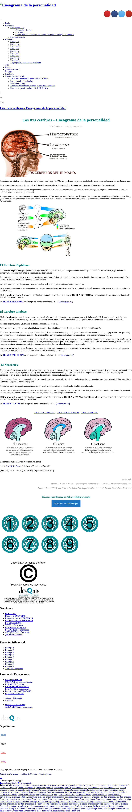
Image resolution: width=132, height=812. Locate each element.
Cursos (8, 67)
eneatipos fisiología (111, 804)
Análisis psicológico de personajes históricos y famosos (32, 86)
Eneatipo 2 (14, 44)
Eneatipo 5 (14, 51)
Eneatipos (9, 39)
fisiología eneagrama (83, 806)
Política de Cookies (29, 774)
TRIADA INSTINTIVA (44, 412)
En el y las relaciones (17, 689)
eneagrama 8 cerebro (26, 794)
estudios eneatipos (66, 806)
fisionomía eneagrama (9, 808)
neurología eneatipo (89, 808)
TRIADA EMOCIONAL (14, 355)
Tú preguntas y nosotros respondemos (25, 62)
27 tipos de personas (18, 682)
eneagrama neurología (74, 797)
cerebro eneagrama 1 (48, 785)
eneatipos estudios (95, 804)
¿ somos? (13, 634)
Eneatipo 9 (14, 60)
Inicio (7, 23)
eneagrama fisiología (36, 797)
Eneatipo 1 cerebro (99, 797)
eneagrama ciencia (99, 794)
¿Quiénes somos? (12, 69)
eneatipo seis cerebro (15, 804)
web (10, 613)
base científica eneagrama (12, 785)
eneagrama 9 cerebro (44, 794)
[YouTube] (129, 13)
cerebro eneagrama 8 (44, 787)
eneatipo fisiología (52, 801)
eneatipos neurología (18, 806)
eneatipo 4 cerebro (16, 799)
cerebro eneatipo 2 (95, 787)
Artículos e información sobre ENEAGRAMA (29, 79)
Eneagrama (9, 25)
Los (13, 623)
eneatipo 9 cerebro (96, 799)
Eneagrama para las (19, 618)
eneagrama (14, 792)
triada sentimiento (73, 811)
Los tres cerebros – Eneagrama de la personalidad (33, 108)
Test (7, 65)
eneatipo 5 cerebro (32, 799)
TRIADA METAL (89, 412)
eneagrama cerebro (83, 794)
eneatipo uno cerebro (69, 804)
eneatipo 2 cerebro (115, 797)
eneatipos (83, 804)
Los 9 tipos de (13, 680)
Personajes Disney (17, 83)
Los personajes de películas (21, 81)
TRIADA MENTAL (12, 404)
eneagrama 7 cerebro (8, 794)
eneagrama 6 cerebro (117, 792)
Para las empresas (17, 37)
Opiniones (9, 74)
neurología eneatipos (106, 808)
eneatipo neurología (86, 801)
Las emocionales (17, 686)
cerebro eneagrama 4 (102, 785)
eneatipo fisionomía (69, 801)
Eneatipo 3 (14, 46)
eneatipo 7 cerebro (64, 799)
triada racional (59, 811)
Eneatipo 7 (14, 55)
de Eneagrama (14, 625)
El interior (14, 684)
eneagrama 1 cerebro (28, 792)
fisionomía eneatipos (44, 808)
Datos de (15, 616)
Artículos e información (14, 76)
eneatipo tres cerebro (52, 804)
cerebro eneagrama (31, 785)
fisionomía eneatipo (27, 808)
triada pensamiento (44, 811)
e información (17, 632)
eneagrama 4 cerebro (81, 792)
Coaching (19, 32)
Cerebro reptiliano (110, 790)
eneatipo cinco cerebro (114, 799)
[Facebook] (114, 13)
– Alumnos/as (19, 707)
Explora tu (14, 693)
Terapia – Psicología (13, 698)
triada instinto (18, 811)
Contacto (9, 72)
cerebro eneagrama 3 (84, 785)
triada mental (30, 811)
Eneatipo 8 (14, 58)
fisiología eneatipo (100, 806)
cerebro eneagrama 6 (8, 787)
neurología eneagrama (71, 808)
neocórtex (57, 808)
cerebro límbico (95, 790)
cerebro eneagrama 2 (66, 785)
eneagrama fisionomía (55, 797)
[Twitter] (121, 13)
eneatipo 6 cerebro (48, 799)
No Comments (25, 783)
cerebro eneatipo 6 (32, 790)
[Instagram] (107, 13)
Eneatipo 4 (14, 48)
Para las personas (17, 28)
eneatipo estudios (37, 801)
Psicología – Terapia (23, 30)
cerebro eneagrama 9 (62, 787)
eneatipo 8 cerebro (80, 799)
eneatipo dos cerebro (21, 801)
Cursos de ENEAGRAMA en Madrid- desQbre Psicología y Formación (44, 35)
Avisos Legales (45, 774)
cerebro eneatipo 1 (79, 787)
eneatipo (87, 797)
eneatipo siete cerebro (34, 804)
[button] (11, 780)
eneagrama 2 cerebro (46, 792)
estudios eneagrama (35, 806)
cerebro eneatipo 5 (16, 790)
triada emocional (123, 808)
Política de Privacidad (9, 774)
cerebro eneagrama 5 (120, 785)
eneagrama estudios (19, 797)
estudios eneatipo (51, 806)
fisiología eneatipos (116, 806)
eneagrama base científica (64, 794)
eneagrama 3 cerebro (63, 792)
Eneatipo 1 (14, 41)
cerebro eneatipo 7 (48, 790)
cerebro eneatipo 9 (80, 790)
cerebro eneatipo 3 (111, 787)
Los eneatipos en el (18, 691)
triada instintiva (6, 811)
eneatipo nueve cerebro (104, 801)
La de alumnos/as (17, 630)
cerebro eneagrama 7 (26, 787)
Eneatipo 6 (14, 53)
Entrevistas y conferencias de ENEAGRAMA (29, 88)
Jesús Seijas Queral (14, 466)
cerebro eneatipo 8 (64, 790)
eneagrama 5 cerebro (99, 792)
